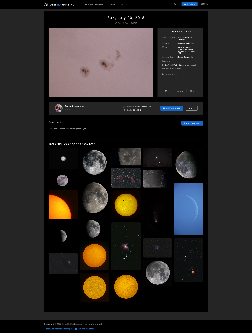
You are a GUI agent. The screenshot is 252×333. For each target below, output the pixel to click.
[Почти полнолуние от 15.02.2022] (94, 162)
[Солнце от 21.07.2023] (94, 287)
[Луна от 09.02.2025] (94, 198)
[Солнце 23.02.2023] (94, 255)
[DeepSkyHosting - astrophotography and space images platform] (61, 4)
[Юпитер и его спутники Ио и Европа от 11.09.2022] (63, 158)
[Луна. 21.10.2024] (188, 164)
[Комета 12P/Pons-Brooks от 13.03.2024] (157, 213)
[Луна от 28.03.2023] (63, 236)
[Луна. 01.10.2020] (63, 180)
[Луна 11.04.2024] (188, 209)
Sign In (204, 4)
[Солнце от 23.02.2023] (63, 204)
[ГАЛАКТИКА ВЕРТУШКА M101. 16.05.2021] (63, 263)
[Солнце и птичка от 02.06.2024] (126, 205)
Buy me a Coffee (85, 329)
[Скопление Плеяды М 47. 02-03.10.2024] (157, 247)
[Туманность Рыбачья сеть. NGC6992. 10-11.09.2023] (126, 178)
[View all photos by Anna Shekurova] (58, 108)
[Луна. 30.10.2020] (126, 156)
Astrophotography (94, 4)
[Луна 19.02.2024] (94, 229)
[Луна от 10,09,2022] (157, 273)
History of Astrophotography (58, 329)
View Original (172, 108)
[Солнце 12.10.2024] (126, 287)
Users (112, 4)
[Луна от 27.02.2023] (157, 179)
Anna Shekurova (74, 106)
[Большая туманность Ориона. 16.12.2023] (126, 246)
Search (123, 4)
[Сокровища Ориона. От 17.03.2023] (188, 260)
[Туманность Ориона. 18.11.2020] (157, 157)
